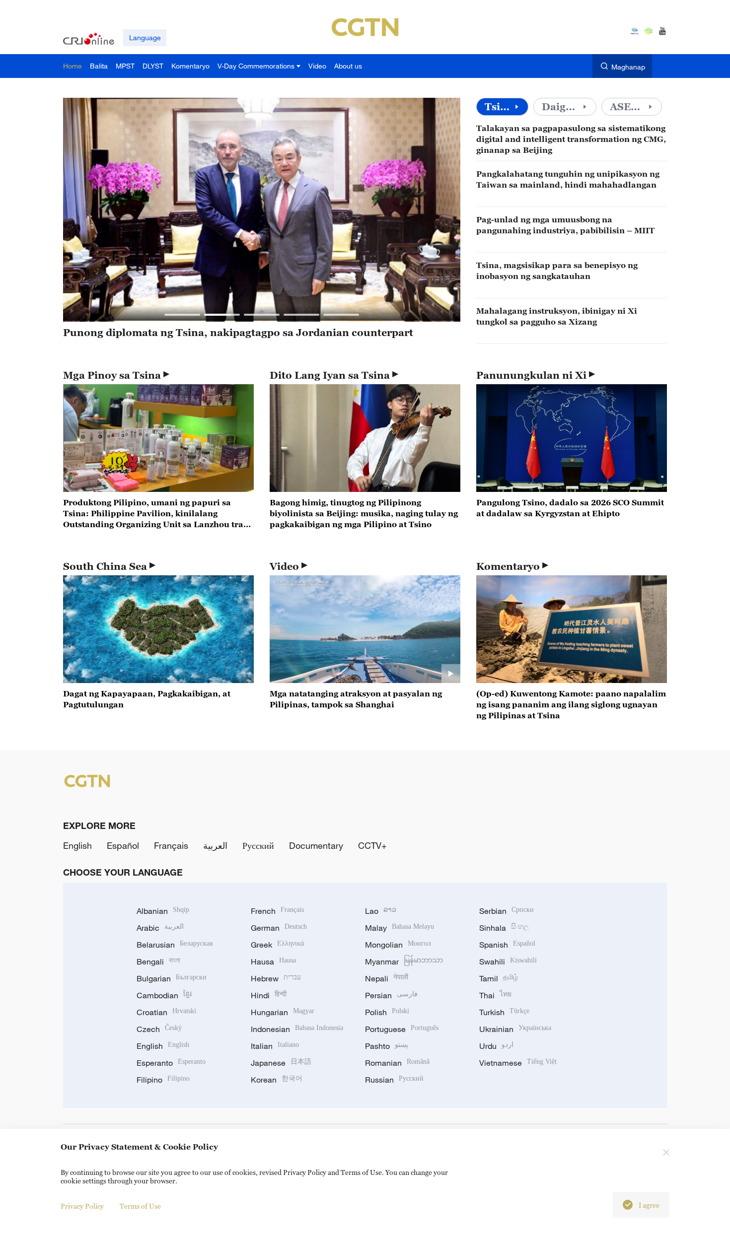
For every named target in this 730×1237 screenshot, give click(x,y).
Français (171, 845)
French (277, 911)
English (77, 845)
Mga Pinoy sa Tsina (112, 375)
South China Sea (105, 566)
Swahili (508, 961)
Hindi (269, 995)
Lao (380, 911)
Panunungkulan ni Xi (531, 375)
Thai (495, 995)
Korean (276, 1080)
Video (284, 566)
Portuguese (401, 1029)
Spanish (507, 945)
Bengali (158, 961)
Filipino (163, 1080)
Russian (394, 1080)
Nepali (386, 978)
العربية (215, 845)
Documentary (316, 845)
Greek (277, 945)
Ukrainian (515, 1029)
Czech (159, 1029)
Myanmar (404, 961)
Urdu (496, 1046)
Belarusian (175, 945)
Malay (399, 928)
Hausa (273, 961)
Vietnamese (518, 1063)
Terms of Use (140, 1206)
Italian (275, 1046)
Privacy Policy (82, 1206)
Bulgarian (172, 978)
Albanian (163, 911)
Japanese (281, 1063)
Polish (387, 1012)
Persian (391, 995)
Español (123, 845)
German (279, 928)
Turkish (504, 1012)
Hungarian (282, 1012)
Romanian (397, 1063)
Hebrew (276, 978)
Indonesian (297, 1029)
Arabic (160, 928)
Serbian (506, 911)
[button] (182, 315)
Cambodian (164, 995)
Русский (258, 845)
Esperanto (171, 1063)
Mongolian (398, 945)
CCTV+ (372, 845)
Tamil (498, 978)
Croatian (166, 1012)
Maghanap (628, 67)
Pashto (386, 1046)
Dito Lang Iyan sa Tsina (330, 375)
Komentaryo (508, 566)
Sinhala (504, 928)
